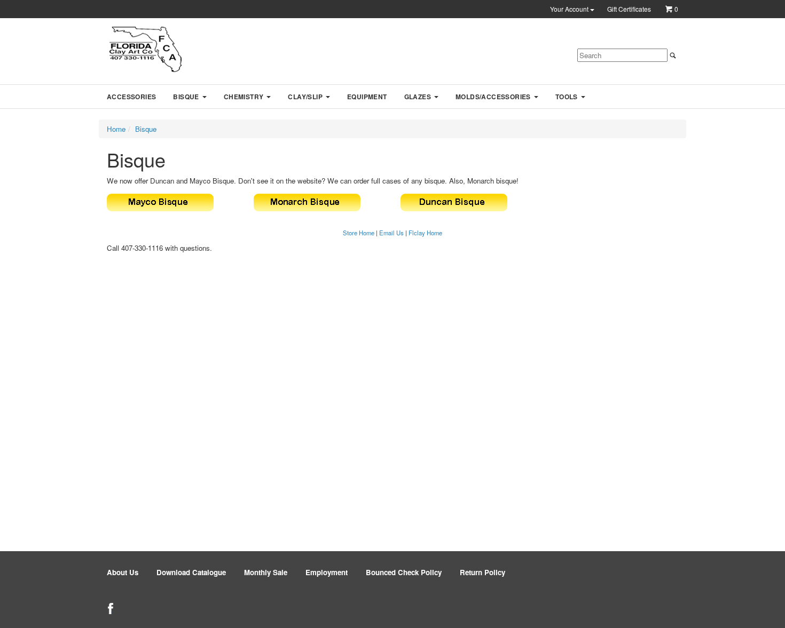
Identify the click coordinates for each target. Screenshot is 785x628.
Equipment (367, 96)
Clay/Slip (305, 96)
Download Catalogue (191, 572)
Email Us (391, 232)
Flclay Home (425, 232)
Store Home (358, 232)
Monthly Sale (265, 572)
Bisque (186, 96)
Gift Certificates (629, 9)
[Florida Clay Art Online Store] (145, 49)
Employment (326, 572)
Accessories (131, 96)
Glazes (417, 96)
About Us (122, 572)
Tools (566, 96)
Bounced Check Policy (404, 572)
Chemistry (244, 96)
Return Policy (482, 572)
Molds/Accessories (493, 96)
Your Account (570, 9)
